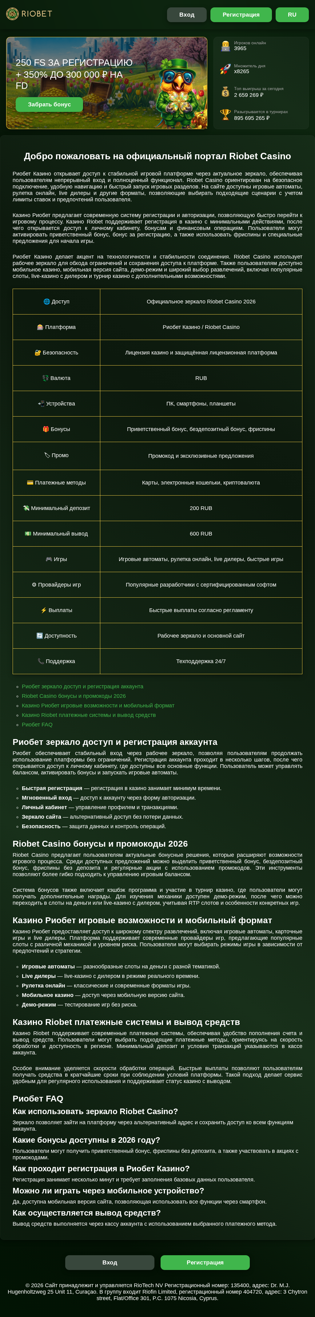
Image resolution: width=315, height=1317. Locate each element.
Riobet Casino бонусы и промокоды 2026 (74, 696)
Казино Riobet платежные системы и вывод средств (89, 715)
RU (292, 14)
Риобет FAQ (37, 725)
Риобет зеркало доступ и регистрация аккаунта (82, 686)
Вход (186, 14)
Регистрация (241, 14)
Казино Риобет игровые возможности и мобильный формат (98, 705)
